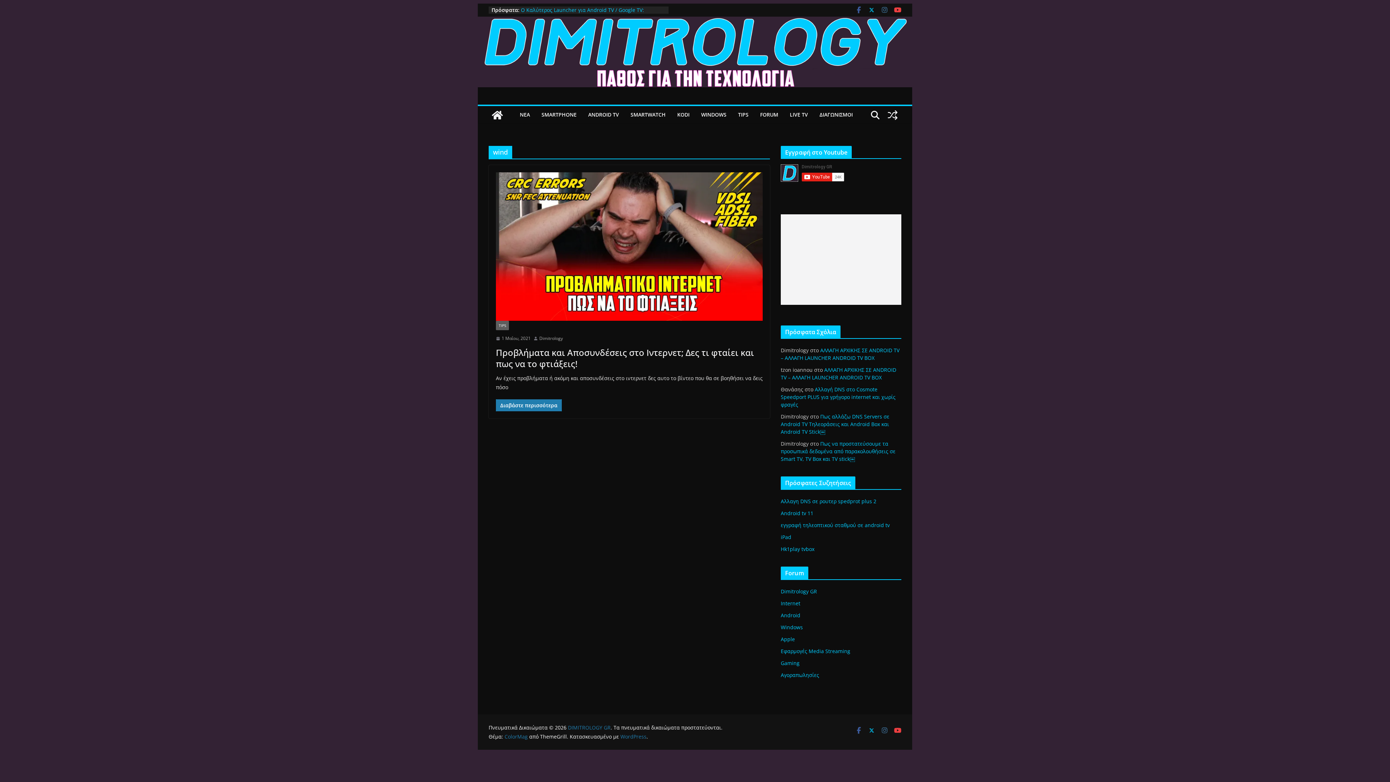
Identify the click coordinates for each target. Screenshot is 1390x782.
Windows (792, 627)
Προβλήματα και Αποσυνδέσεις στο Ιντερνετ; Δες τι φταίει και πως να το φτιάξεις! (625, 358)
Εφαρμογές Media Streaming (815, 651)
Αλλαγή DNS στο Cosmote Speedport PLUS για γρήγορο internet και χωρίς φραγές (838, 397)
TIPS (743, 114)
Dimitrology (551, 338)
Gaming (790, 663)
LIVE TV (799, 114)
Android (790, 615)
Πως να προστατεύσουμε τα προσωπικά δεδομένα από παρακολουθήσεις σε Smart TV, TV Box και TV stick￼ (838, 451)
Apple (788, 639)
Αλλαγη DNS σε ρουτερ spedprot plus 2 (828, 501)
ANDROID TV (603, 114)
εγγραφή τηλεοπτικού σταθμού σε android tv (835, 525)
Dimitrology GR (799, 591)
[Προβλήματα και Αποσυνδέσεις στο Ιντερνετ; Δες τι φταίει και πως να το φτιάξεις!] (629, 246)
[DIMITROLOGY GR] (695, 22)
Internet (790, 603)
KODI (683, 114)
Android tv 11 (797, 513)
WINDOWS (713, 114)
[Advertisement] (841, 259)
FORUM (769, 114)
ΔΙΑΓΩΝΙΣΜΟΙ (836, 114)
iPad (786, 537)
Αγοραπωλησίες (800, 675)
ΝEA (525, 114)
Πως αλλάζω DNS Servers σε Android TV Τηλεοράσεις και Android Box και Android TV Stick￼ (835, 424)
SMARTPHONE (559, 114)
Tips (502, 325)
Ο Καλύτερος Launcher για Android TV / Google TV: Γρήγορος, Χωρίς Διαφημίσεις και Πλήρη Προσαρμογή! (586, 14)
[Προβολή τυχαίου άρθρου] (892, 115)
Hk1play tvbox (797, 549)
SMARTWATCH (648, 114)
